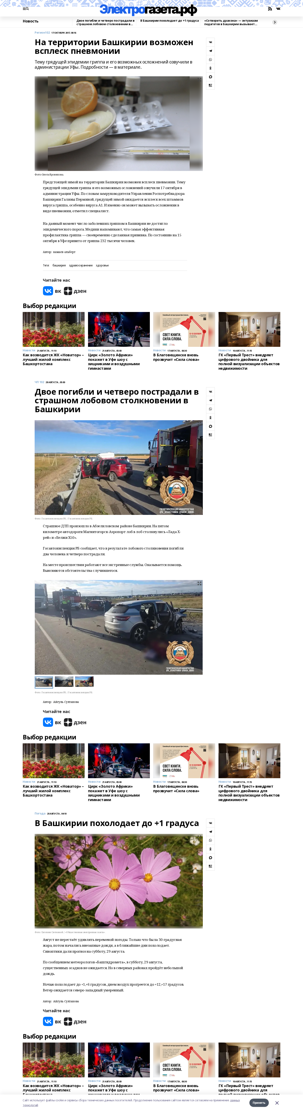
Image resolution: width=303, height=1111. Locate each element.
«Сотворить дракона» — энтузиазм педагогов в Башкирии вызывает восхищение (231, 22)
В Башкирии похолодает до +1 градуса (169, 20)
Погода (40, 813)
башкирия (59, 265)
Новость (31, 21)
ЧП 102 (39, 382)
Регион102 (42, 32)
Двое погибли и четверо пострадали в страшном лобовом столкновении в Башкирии (105, 22)
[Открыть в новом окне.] (52, 290)
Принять (259, 1103)
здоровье (102, 265)
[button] (198, 627)
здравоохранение (81, 265)
